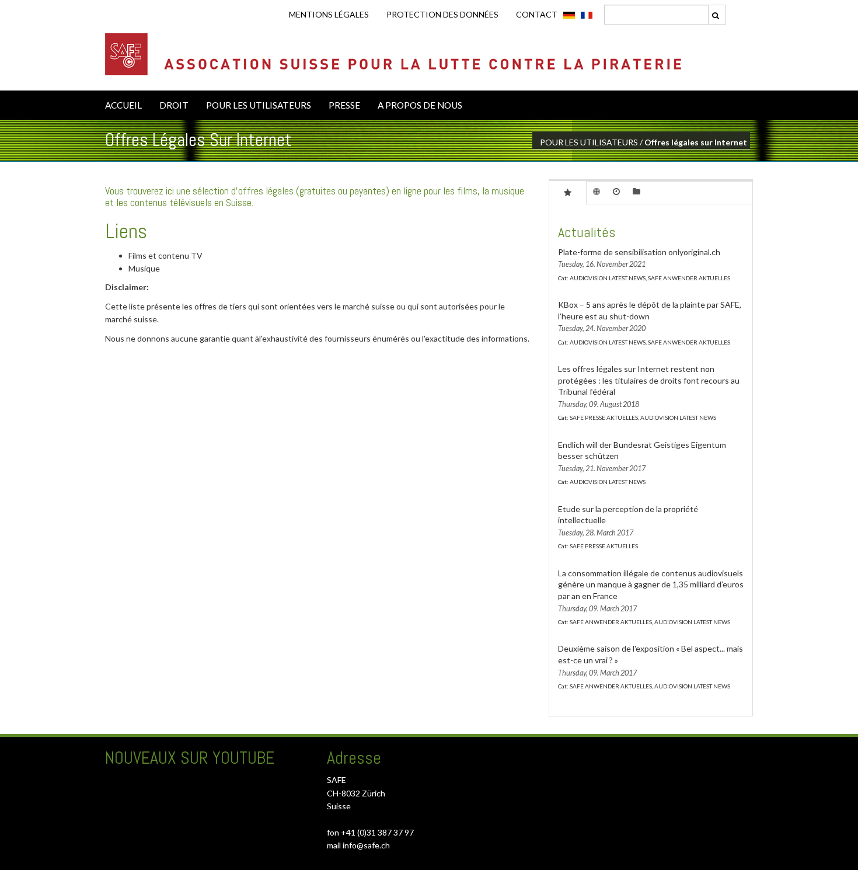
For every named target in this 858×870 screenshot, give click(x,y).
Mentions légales (329, 14)
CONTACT (536, 14)
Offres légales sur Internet (695, 142)
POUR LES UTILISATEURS (258, 105)
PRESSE (344, 105)
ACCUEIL (123, 105)
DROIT (174, 105)
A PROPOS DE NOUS (420, 105)
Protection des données (442, 14)
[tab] (568, 192)
